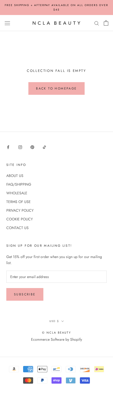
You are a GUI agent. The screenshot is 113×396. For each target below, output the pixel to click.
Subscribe (25, 294)
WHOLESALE (16, 193)
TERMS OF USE (18, 201)
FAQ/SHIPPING (18, 184)
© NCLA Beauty (56, 332)
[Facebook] (8, 147)
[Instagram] (20, 147)
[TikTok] (44, 147)
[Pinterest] (32, 147)
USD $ (54, 321)
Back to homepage (56, 88)
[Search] (96, 23)
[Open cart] (106, 23)
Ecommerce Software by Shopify (56, 339)
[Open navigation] (7, 23)
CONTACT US (17, 227)
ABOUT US (14, 175)
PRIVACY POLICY (20, 210)
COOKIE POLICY (19, 219)
